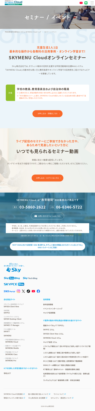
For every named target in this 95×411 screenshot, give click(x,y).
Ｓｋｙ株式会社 (50, 406)
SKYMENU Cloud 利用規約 (13, 394)
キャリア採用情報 (49, 313)
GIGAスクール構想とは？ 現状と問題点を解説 (59, 365)
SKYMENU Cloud (15, 341)
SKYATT (9, 330)
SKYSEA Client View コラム (53, 334)
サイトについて (59, 394)
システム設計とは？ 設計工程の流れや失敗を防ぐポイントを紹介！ (66, 357)
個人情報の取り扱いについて (38, 394)
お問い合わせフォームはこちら (49, 216)
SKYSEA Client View (14, 305)
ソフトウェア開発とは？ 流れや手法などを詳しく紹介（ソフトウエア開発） (66, 347)
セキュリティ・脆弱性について (61, 398)
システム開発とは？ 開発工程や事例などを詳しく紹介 (61, 353)
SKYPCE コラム (48, 329)
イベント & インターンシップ (52, 308)
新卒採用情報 (48, 304)
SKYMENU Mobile (13, 347)
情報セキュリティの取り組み (13, 398)
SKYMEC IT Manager (14, 324)
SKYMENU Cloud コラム (52, 338)
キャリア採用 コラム (50, 342)
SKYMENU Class (11, 353)
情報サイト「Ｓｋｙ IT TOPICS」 (53, 325)
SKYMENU (7, 335)
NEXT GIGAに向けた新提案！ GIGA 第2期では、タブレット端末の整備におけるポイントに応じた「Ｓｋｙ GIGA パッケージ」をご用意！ (47, 246)
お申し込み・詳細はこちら (47, 113)
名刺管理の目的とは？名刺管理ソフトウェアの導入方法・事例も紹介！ (66, 374)
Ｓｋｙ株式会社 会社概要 (36, 398)
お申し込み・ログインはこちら (47, 178)
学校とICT (7, 373)
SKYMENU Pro (11, 359)
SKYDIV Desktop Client (12, 318)
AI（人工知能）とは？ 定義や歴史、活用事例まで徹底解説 (62, 361)
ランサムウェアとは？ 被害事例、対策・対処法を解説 (61, 380)
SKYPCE (7, 311)
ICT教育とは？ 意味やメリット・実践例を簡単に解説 (61, 369)
